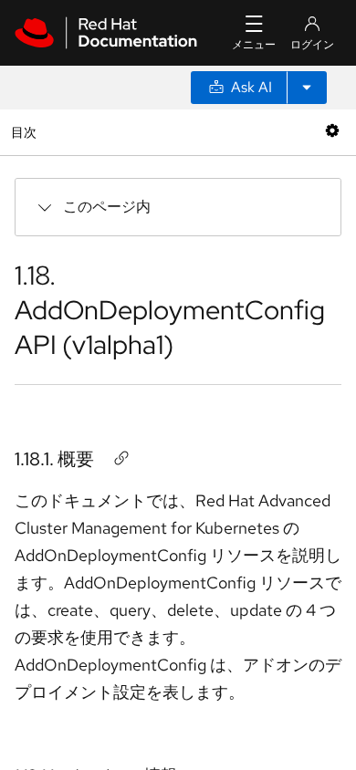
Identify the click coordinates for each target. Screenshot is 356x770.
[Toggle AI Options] (307, 87)
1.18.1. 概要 (54, 459)
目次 (26, 131)
